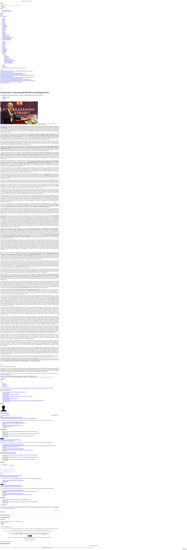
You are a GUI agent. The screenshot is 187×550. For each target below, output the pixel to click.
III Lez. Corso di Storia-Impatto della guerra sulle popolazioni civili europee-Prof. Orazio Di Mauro (20, 454)
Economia (4, 46)
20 (6, 470)
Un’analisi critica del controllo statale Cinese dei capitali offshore (14, 392)
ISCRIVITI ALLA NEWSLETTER (9, 60)
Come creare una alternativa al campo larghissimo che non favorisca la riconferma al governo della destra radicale (23, 400)
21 (8, 470)
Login (1, 14)
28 (8, 472)
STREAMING (6, 56)
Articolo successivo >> (55, 415)
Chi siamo (22, 1)
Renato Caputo (6, 401)
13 (6, 469)
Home (3, 41)
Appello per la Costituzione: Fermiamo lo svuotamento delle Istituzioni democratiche (17, 449)
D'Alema (3, 385)
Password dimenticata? (6, 10)
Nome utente (2, 5)
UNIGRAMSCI (4, 50)
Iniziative (4, 52)
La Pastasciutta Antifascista (7, 426)
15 (10, 469)
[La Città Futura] (3, 16)
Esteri (3, 45)
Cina (3, 382)
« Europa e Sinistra (13, 388)
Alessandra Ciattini (6, 399)
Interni (3, 44)
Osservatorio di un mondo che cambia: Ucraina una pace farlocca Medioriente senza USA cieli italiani (18, 418)
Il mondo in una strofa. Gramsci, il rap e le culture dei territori (11, 73)
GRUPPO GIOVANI (7, 58)
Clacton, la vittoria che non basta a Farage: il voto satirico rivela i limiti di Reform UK (15, 79)
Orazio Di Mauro (6, 393)
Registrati (2, 13)
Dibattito (4, 66)
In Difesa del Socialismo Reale (25, 286)
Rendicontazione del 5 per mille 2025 (7, 440)
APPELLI (5, 57)
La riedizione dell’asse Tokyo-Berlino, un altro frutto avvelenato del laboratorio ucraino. (16, 70)
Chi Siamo (4, 42)
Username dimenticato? (8, 62)
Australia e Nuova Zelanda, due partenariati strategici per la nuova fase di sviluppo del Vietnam (17, 80)
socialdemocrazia (5, 386)
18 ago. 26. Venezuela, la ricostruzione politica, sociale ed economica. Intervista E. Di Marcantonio (20, 501)
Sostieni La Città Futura (27, 1)
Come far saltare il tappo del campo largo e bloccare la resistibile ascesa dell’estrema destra (17, 75)
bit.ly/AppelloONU (17, 478)
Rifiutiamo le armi (5, 481)
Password (2, 6)
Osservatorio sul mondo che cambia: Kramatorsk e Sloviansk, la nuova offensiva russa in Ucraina (20, 431)
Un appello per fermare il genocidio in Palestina (9, 476)
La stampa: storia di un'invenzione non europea (11, 394)
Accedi (2, 8)
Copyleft (10, 533)
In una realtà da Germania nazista (6, 76)
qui (14, 366)
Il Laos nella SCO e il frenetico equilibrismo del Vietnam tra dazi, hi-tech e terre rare (17, 396)
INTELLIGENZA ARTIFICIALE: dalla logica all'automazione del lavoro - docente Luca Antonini (19, 459)
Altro (3, 54)
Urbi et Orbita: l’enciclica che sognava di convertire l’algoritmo (11, 78)
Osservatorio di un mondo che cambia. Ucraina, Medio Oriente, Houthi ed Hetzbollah (17, 435)
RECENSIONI (4, 48)
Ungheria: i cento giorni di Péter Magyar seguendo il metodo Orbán (12, 74)
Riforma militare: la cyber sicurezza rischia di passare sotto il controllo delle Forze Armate (16, 77)
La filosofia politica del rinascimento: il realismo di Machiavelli (11, 81)
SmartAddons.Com (8, 541)
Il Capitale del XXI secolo (25, 192)
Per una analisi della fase (4, 82)
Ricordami (3, 7)
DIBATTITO (4, 51)
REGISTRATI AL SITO (8, 59)
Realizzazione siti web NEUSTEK (29, 539)
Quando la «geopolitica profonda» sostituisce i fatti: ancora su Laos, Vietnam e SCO (17, 494)
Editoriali (4, 43)
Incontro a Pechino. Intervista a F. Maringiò (10, 398)
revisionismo (4, 384)
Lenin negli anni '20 (33, 270)
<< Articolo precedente (4, 415)
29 (10, 472)
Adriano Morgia (6, 395)
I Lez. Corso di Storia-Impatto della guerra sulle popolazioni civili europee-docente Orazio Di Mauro (20, 457)
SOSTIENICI (4, 53)
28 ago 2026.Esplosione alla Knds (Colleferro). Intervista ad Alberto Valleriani (16, 499)
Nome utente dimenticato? (7, 11)
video (1, 416)
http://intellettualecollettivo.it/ (5, 374)
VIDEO (5, 55)
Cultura (3, 47)
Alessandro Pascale (6, 96)
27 (6, 472)
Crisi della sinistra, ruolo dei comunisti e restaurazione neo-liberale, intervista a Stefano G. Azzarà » (35, 388)
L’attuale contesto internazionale (6, 71)
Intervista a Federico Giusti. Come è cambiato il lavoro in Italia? (13, 423)
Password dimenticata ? (8, 61)
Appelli (1, 474)
